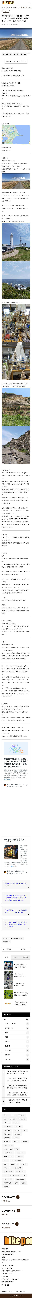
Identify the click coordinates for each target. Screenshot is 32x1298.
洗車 (16, 1183)
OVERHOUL (7, 1134)
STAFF (7, 1055)
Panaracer (17, 1134)
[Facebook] (5, 1285)
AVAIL (5, 1115)
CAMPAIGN (9, 1028)
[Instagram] (2, 1285)
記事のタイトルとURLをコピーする (16, 61)
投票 (5, 1179)
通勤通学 (6, 1186)
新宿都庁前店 (6, 941)
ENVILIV (12, 1119)
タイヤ (5, 1164)
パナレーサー (7, 1168)
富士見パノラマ (14, 1175)
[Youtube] (8, 1285)
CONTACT (23, 1291)
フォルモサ (18, 1168)
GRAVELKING (7, 1126)
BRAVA (13, 1115)
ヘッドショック (8, 1171)
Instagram (17, 1130)
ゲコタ (5, 1160)
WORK (7, 1041)
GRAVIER (18, 1126)
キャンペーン (20, 1153)
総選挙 (23, 1183)
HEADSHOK (7, 1130)
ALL (5, 1019)
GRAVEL (16, 1123)
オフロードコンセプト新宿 (11, 1149)
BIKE (6, 1032)
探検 (11, 1179)
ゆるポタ (24, 1141)
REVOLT (16, 1138)
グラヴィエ (19, 1156)
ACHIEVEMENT (10, 1023)
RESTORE (7, 1138)
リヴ (5, 1175)
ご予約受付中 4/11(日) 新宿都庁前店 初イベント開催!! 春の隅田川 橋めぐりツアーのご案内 (16, 924)
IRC (25, 1130)
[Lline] (14, 54)
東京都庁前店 (7, 1183)
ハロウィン (14, 1164)
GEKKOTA (6, 1123)
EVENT (6, 11)
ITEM (6, 1037)
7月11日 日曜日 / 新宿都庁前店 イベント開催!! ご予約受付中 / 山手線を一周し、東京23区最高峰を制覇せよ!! (15, 898)
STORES (4, 1291)
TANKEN (16, 1141)
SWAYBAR (6, 1141)
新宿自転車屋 (20, 1179)
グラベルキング (8, 1156)
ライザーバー (20, 1171)
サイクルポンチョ (16, 1160)
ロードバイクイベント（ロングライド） (12, 938)
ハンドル (24, 1164)
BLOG (10, 1291)
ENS (5, 1119)
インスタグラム (8, 1145)
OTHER (7, 1059)
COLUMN (8, 1050)
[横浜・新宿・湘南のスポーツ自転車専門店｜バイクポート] (8, 2)
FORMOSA (22, 1119)
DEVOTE (21, 1115)
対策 (24, 1175)
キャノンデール (8, 1153)
